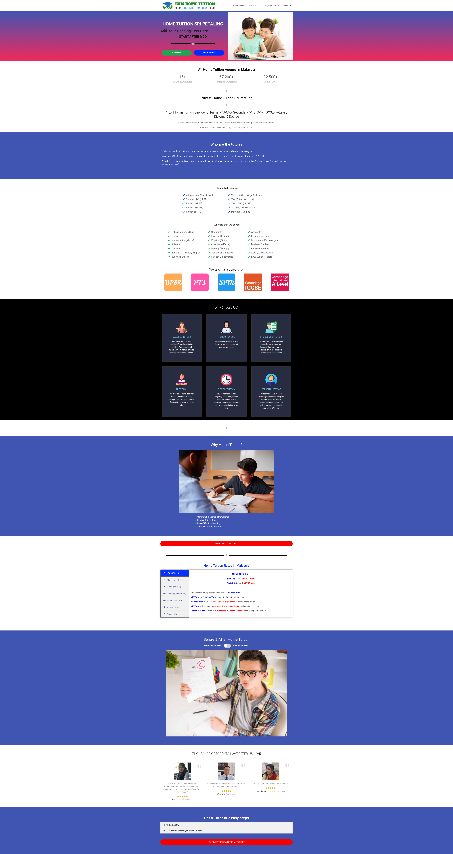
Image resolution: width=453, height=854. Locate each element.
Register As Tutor (272, 5)
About (286, 5)
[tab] (226, 825)
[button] (177, 53)
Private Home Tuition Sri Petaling (226, 98)
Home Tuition (238, 5)
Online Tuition (254, 5)
